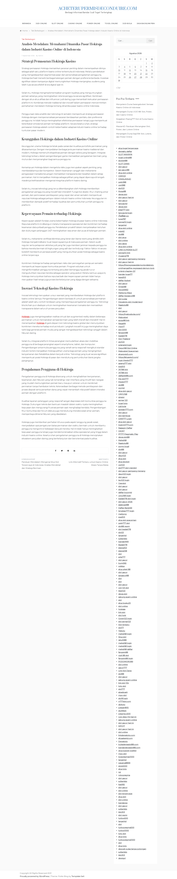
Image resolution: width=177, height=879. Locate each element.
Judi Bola (127, 23)
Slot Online (57, 23)
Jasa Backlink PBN (146, 23)
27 (135, 77)
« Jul (118, 88)
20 (135, 74)
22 (146, 74)
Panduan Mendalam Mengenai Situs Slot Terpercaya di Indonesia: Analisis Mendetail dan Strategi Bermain (41, 465)
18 (125, 74)
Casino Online (75, 23)
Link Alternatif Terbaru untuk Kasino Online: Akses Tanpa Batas (88, 463)
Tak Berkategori (28, 39)
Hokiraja (25, 316)
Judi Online (41, 23)
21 (141, 74)
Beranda (26, 23)
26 (130, 77)
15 (146, 70)
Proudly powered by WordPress (35, 876)
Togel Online (111, 23)
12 (130, 70)
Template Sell (78, 876)
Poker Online (93, 23)
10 (119, 70)
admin (40, 56)
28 (141, 77)
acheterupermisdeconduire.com (97, 8)
